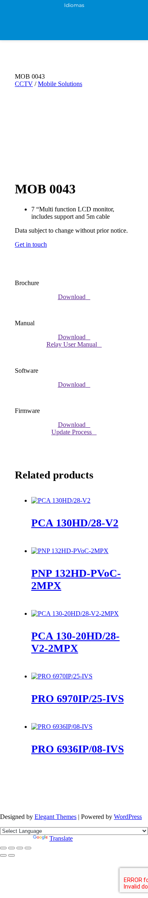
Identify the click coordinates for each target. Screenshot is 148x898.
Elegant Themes (55, 816)
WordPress (128, 816)
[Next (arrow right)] (11, 855)
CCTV (24, 83)
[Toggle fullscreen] (11, 848)
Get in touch (31, 244)
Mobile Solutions (60, 83)
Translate (61, 838)
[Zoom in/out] (3, 848)
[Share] (19, 848)
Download (72, 296)
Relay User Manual (71, 344)
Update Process (71, 432)
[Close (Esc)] (28, 848)
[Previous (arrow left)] (3, 855)
